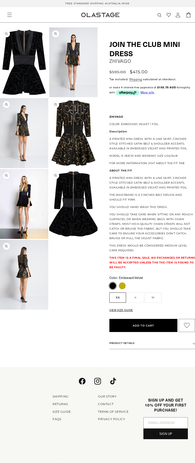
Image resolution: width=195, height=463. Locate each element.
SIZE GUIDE (62, 411)
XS (118, 297)
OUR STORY (107, 396)
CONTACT (105, 404)
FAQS (57, 419)
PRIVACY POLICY (111, 419)
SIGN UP (165, 434)
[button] (9, 15)
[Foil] (122, 285)
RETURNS (60, 404)
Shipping (135, 79)
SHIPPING (60, 396)
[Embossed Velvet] (112, 285)
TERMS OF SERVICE (113, 411)
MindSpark (180, 458)
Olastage (38, 458)
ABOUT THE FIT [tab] (120, 170)
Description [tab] (118, 131)
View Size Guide (121, 310)
